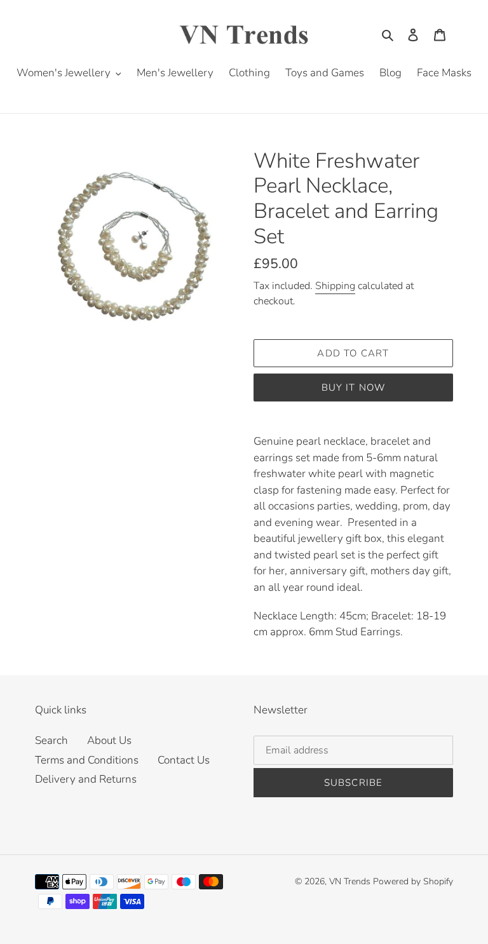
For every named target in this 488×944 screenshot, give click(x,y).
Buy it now (354, 387)
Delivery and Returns (86, 779)
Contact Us (184, 760)
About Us (109, 740)
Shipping (335, 286)
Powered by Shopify (413, 881)
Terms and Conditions (87, 760)
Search (51, 740)
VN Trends (349, 881)
